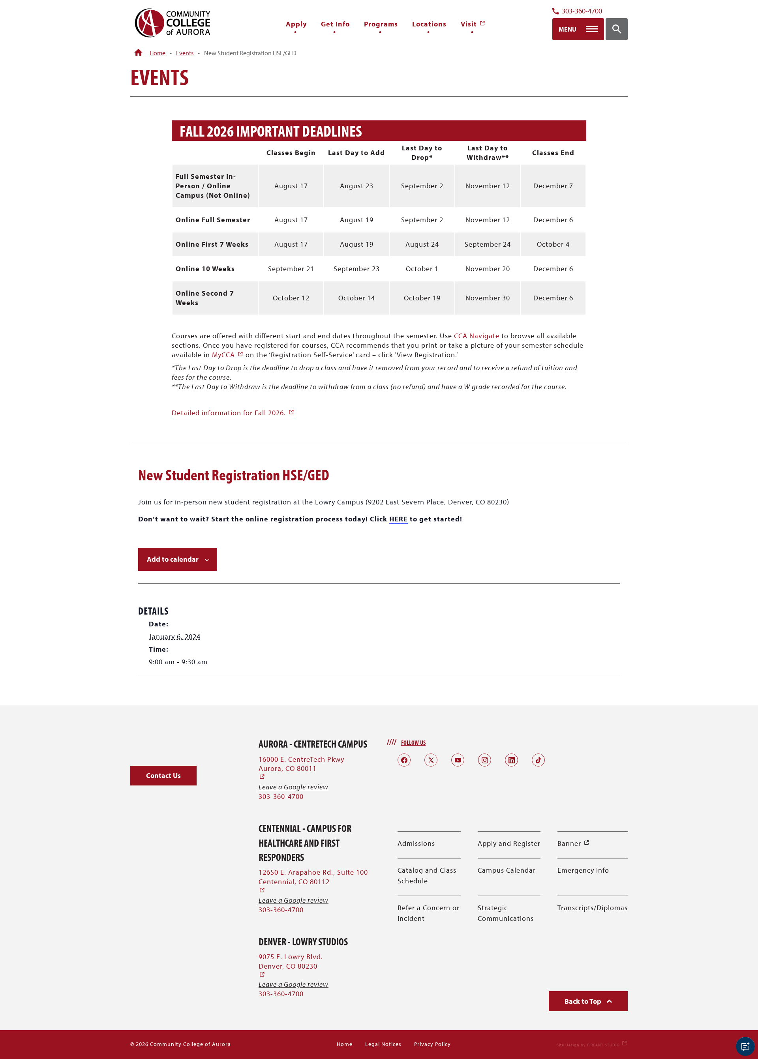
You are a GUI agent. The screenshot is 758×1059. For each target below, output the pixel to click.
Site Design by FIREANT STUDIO (592, 1045)
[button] (163, 776)
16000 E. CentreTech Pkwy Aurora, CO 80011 (301, 768)
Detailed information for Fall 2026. (233, 412)
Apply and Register (509, 843)
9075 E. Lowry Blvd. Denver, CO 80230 (291, 965)
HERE (398, 518)
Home (157, 53)
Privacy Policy (432, 1044)
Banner (573, 843)
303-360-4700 (582, 11)
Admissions (416, 843)
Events (184, 53)
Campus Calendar (507, 870)
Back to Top (584, 1001)
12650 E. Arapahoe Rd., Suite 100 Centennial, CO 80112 (313, 881)
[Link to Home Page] (138, 52)
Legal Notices (383, 1044)
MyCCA (228, 354)
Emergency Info (583, 870)
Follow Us (413, 742)
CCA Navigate (476, 335)
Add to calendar (173, 559)
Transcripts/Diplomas (592, 907)
